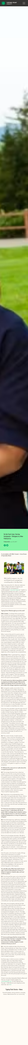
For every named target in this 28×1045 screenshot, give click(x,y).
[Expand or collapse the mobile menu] (23, 3)
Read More (7, 1036)
